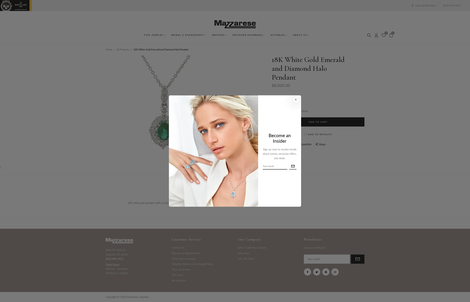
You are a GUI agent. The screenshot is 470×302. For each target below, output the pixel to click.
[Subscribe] (293, 166)
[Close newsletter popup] (295, 99)
